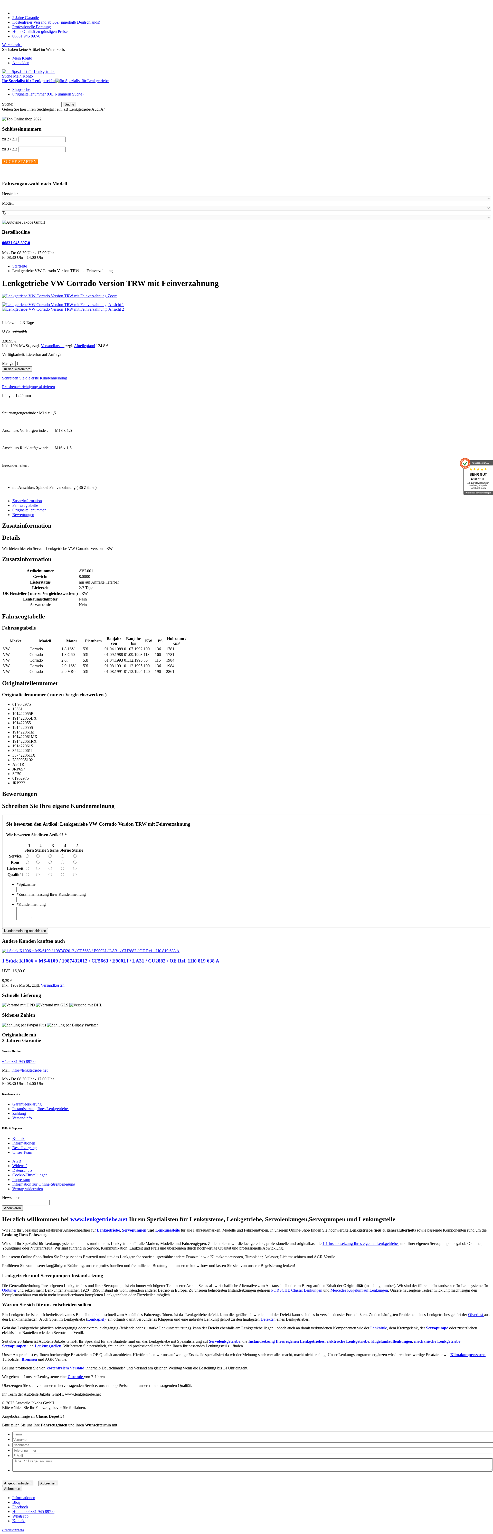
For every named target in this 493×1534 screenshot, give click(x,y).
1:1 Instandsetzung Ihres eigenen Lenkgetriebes (361, 1243)
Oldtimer (9, 1290)
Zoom (112, 296)
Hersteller (10, 194)
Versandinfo (22, 1118)
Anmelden (20, 63)
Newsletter (11, 1197)
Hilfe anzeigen (14, 173)
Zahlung (19, 1113)
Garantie (76, 1377)
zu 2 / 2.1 (9, 139)
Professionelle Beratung (31, 27)
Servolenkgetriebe (224, 1341)
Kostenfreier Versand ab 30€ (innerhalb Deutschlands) (56, 22)
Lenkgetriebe (108, 1230)
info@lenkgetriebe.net (30, 1070)
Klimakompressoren (468, 1354)
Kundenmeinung (31, 904)
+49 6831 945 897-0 (18, 1061)
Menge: (8, 363)
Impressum (21, 1179)
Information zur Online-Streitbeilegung (43, 1184)
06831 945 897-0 (26, 36)
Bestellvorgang (24, 1148)
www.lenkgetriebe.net (98, 1219)
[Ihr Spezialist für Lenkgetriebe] (28, 71)
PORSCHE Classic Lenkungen (296, 1290)
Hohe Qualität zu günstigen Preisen (41, 31)
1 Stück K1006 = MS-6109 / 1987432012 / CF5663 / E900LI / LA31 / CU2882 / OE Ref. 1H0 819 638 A (110, 961)
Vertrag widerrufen (27, 1189)
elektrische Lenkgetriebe (348, 1341)
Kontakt (18, 1138)
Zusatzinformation (27, 501)
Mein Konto (22, 58)
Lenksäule (378, 1328)
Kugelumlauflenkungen (391, 1341)
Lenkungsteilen (48, 1346)
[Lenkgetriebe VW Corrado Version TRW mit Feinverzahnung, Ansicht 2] (63, 309)
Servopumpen (134, 1230)
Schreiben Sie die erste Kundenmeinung (34, 378)
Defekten (269, 1319)
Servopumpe (437, 1328)
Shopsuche (21, 89)
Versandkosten (52, 346)
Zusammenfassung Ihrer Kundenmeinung (51, 894)
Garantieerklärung (27, 1104)
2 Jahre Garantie (25, 17)
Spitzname (25, 884)
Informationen (23, 1143)
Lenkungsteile (167, 1230)
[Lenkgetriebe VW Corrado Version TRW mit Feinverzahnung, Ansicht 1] (63, 304)
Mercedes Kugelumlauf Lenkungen (359, 1290)
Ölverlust (476, 1314)
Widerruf (19, 1166)
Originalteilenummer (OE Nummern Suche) (47, 94)
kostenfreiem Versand (65, 1368)
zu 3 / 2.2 (9, 149)
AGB (16, 1161)
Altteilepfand (84, 346)
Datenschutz (22, 1170)
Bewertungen (23, 514)
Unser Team (22, 1152)
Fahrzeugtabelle (25, 505)
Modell (8, 203)
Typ (5, 213)
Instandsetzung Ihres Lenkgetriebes (40, 1109)
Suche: (7, 104)
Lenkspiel (95, 1319)
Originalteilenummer (29, 510)
